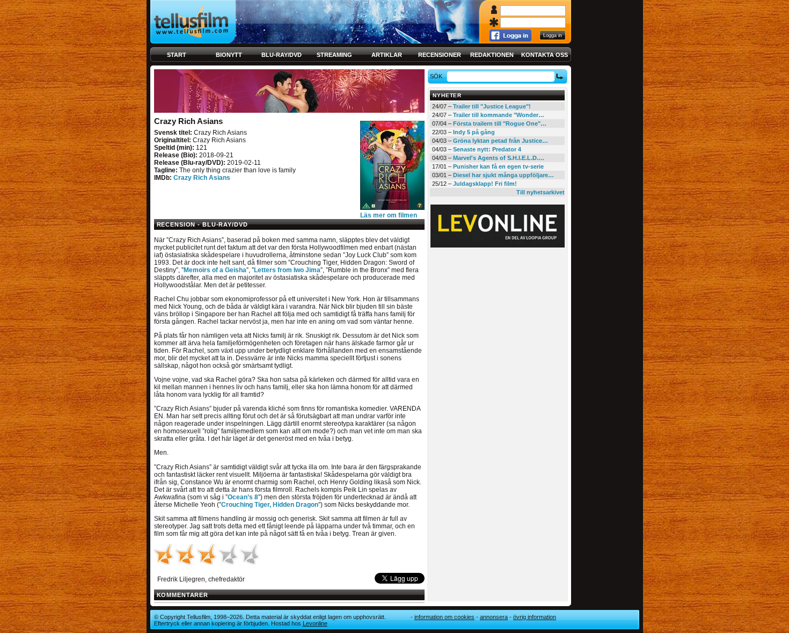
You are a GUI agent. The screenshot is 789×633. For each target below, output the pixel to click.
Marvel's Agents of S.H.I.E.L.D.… (498, 158)
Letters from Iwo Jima (287, 270)
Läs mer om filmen (388, 215)
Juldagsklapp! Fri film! (485, 183)
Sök (436, 76)
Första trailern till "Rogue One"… (499, 123)
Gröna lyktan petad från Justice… (500, 140)
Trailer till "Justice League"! (492, 106)
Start (176, 55)
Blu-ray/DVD (281, 55)
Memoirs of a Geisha (215, 270)
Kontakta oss (544, 55)
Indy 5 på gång (474, 132)
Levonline (315, 623)
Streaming (334, 55)
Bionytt (229, 55)
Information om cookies (444, 617)
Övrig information (534, 617)
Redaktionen (492, 55)
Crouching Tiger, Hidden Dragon (269, 504)
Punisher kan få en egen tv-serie (498, 166)
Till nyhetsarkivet (540, 192)
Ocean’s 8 (243, 497)
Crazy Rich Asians (201, 177)
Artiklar (386, 55)
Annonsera (494, 617)
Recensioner (439, 55)
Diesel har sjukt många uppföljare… (503, 175)
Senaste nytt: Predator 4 (487, 149)
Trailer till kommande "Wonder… (498, 115)
